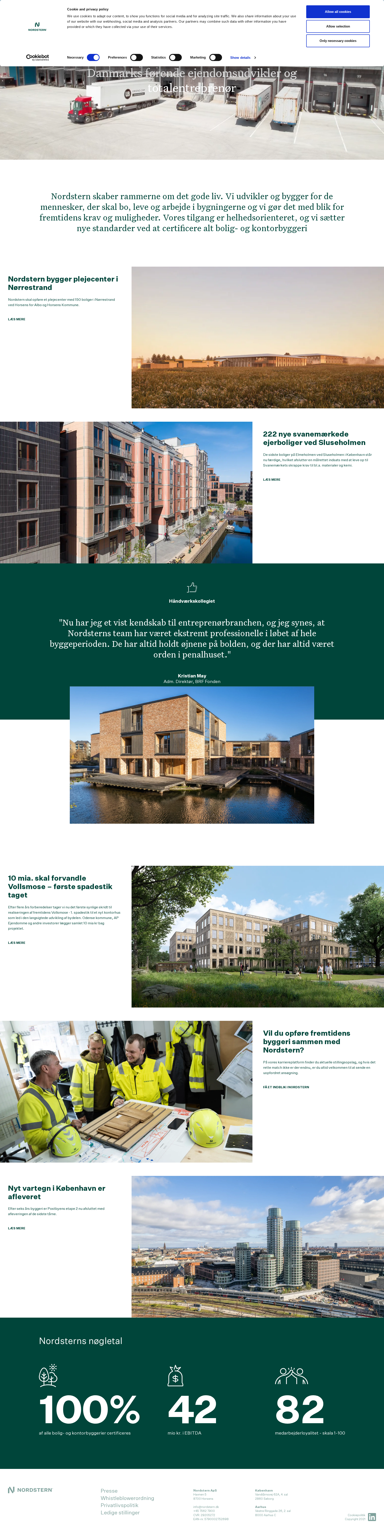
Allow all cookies (338, 12)
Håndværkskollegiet (192, 601)
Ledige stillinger (120, 1512)
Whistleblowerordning (127, 1498)
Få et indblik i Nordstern (286, 1087)
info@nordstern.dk (206, 1507)
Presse (109, 1491)
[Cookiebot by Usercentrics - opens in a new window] (37, 57)
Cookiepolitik (356, 1515)
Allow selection (338, 26)
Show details (240, 57)
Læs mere (16, 319)
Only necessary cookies (338, 41)
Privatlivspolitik (119, 1505)
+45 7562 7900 (204, 1511)
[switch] (136, 57)
